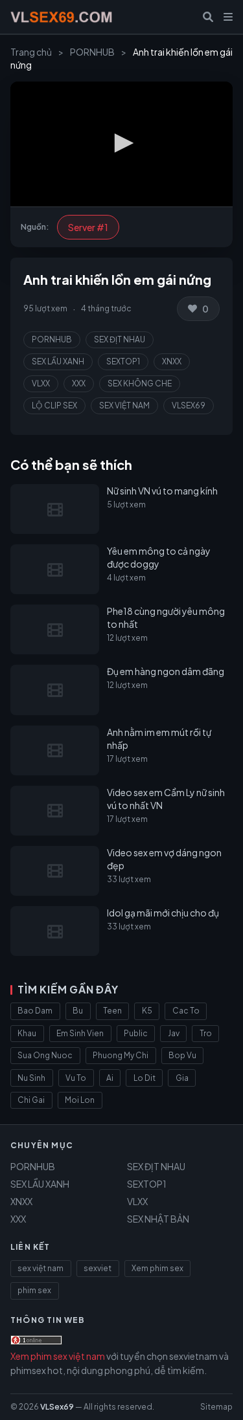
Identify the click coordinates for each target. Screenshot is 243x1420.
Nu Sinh (31, 1078)
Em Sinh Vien (80, 1033)
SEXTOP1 (123, 361)
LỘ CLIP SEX (54, 405)
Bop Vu (182, 1055)
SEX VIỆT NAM (124, 405)
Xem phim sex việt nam (57, 1356)
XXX (79, 383)
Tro (206, 1033)
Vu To (75, 1078)
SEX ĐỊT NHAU (119, 339)
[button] (122, 143)
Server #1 (88, 227)
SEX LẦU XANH (58, 361)
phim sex (34, 1290)
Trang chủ (31, 52)
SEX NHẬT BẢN (158, 1219)
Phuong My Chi (120, 1055)
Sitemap (216, 1407)
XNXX (171, 361)
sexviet (97, 1268)
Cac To (186, 1010)
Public (136, 1033)
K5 (147, 1010)
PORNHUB (92, 52)
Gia (182, 1078)
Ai (109, 1078)
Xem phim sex (157, 1268)
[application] (121, 144)
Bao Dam (34, 1010)
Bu (78, 1010)
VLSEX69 (188, 405)
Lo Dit (144, 1078)
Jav (173, 1033)
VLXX (41, 383)
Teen (112, 1010)
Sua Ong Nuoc (45, 1055)
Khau (26, 1033)
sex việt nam (40, 1268)
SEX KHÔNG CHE (140, 383)
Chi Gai (31, 1100)
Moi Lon (80, 1100)
